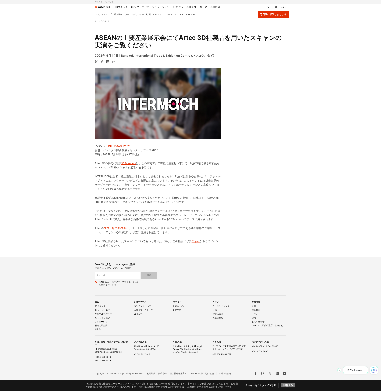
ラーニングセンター (134, 14)
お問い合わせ (258, 321)
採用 (254, 318)
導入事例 (118, 14)
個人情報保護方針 (178, 373)
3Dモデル (190, 14)
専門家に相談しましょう (273, 14)
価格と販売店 (101, 325)
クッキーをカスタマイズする (260, 385)
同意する (288, 385)
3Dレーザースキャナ (104, 310)
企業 (254, 306)
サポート (217, 310)
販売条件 (162, 373)
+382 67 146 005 (260, 351)
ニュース (168, 14)
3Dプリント (178, 310)
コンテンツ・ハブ (103, 14)
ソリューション (102, 321)
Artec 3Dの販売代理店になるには (267, 325)
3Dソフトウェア (102, 318)
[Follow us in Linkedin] (277, 373)
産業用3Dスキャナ (103, 314)
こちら (196, 241)
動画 (148, 14)
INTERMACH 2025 (119, 146)
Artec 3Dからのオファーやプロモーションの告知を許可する (119, 283)
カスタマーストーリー (144, 310)
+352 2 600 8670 (103, 357)
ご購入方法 (218, 314)
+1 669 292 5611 (142, 354)
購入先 (98, 329)
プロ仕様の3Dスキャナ (118, 228)
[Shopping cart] (275, 7)
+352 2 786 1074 (103, 360)
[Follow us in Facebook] (255, 373)
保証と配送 (218, 318)
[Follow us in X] (269, 373)
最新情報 (256, 310)
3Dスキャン (178, 306)
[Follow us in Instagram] (262, 373)
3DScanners (128, 163)
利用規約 (151, 373)
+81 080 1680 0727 (222, 354)
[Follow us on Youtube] (284, 373)
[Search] (268, 7)
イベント (157, 14)
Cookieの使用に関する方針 (203, 373)
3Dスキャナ (100, 306)
